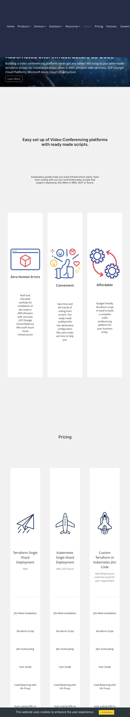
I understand (106, 712)
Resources (72, 26)
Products (23, 26)
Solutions (54, 26)
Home (10, 26)
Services (39, 26)
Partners (111, 26)
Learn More (13, 78)
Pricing (99, 26)
